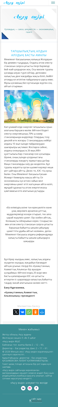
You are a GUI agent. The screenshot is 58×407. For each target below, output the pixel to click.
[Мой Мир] (42, 312)
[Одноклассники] (35, 312)
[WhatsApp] (29, 312)
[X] (16, 312)
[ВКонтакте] (22, 312)
